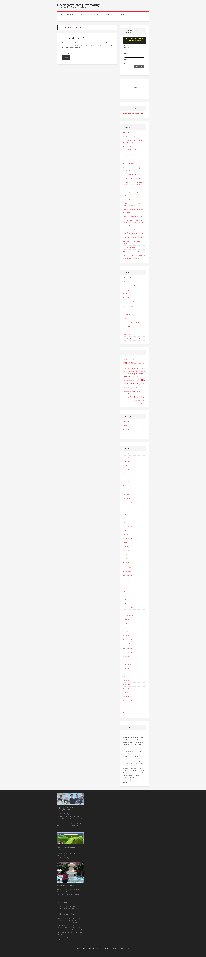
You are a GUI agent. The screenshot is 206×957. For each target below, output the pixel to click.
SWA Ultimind (136, 397)
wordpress (141, 403)
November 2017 (128, 539)
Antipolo (134, 363)
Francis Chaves (132, 371)
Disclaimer (126, 422)
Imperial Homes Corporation (131, 302)
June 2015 (126, 628)
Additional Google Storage (67, 914)
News (124, 318)
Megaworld (126, 314)
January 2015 (127, 644)
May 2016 (126, 587)
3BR (130, 359)
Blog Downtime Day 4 (129, 229)
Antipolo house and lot (141, 363)
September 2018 (128, 510)
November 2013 (128, 701)
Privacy (125, 426)
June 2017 (126, 559)
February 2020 (127, 478)
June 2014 (126, 672)
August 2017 (127, 551)
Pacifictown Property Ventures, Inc (133, 322)
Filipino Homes (127, 298)
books (127, 366)
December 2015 (127, 603)
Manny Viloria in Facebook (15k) (133, 113)
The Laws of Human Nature (131, 251)
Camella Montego (136, 366)
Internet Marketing (128, 306)
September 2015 (128, 616)
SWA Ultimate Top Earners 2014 (69, 902)
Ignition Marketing (129, 376)
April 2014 (126, 680)
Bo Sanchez (131, 366)
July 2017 (126, 555)
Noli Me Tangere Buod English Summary (134, 383)
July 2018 (126, 514)
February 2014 (127, 688)
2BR (126, 359)
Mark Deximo (130, 380)
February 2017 (127, 567)
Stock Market (127, 326)
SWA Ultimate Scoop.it (129, 434)
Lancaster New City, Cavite (131, 189)
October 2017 (127, 543)
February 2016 (127, 595)
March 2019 (126, 498)
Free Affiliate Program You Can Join (133, 233)
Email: (125, 53)
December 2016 (127, 575)
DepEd (141, 366)
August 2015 (127, 620)
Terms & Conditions (129, 430)
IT (123, 310)
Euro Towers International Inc (132, 294)
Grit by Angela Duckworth (130, 247)
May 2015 (126, 632)
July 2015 (126, 624)
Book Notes (126, 282)
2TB (127, 359)
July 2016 (126, 579)
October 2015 (127, 611)
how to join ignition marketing (136, 374)
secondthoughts (129, 394)
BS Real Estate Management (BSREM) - (130, 952)
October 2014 (127, 656)
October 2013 (127, 705)
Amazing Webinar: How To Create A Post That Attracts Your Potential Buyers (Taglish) (133, 222)
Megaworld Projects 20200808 (132, 178)
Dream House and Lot (129, 286)
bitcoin (124, 366)
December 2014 (127, 648)
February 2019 (127, 502)
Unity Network (130, 403)
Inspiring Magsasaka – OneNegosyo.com (65, 808)
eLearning (126, 290)
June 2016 (126, 583)
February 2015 (127, 640)
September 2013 (128, 709)
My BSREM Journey (129, 136)
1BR (124, 359)
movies (136, 380)
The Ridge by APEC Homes (131, 164)
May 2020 (126, 474)
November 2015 (128, 607)
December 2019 (127, 486)
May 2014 (126, 676)
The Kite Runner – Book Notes (132, 132)
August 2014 (127, 664)
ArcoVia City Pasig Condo (130, 174)
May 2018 (126, 522)
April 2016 (126, 591)
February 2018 (127, 526)
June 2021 (126, 457)
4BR (134, 359)
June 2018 (126, 518)
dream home (126, 368)
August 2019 (127, 490)
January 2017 (127, 571)
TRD (141, 400)
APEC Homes (127, 278)
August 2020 (127, 461)
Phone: (126, 59)
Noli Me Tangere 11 (129, 199)
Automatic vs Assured (65, 885)
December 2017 (127, 534)
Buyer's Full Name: (126, 46)
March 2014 (126, 684)
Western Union (136, 403)
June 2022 (126, 453)
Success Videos (139, 394)
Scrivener (137, 391)
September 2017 (128, 547)
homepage (65, 45)
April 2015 (126, 636)
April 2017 (126, 563)
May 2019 (126, 494)
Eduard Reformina (136, 368)
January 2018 (127, 530)
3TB (132, 359)
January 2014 (127, 692)
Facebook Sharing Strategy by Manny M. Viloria (68, 848)
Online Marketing (136, 387)
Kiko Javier (125, 380)
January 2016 (127, 599)
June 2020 (126, 470)
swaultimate (127, 397)
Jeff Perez (138, 376)
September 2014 (128, 660)
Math (134, 380)
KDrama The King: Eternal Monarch (133, 216)
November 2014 (128, 652)
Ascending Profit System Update (132, 237)
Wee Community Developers (131, 338)
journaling (142, 376)
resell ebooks (130, 391)
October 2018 (127, 506)
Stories (125, 330)
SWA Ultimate (127, 334)
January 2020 (127, 482)
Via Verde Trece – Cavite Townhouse (133, 160)
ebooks (130, 368)
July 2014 (126, 668)
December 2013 (127, 697)
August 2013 (127, 713)
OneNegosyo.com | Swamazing (78, 5)
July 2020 (126, 466)
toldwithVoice (137, 400)
